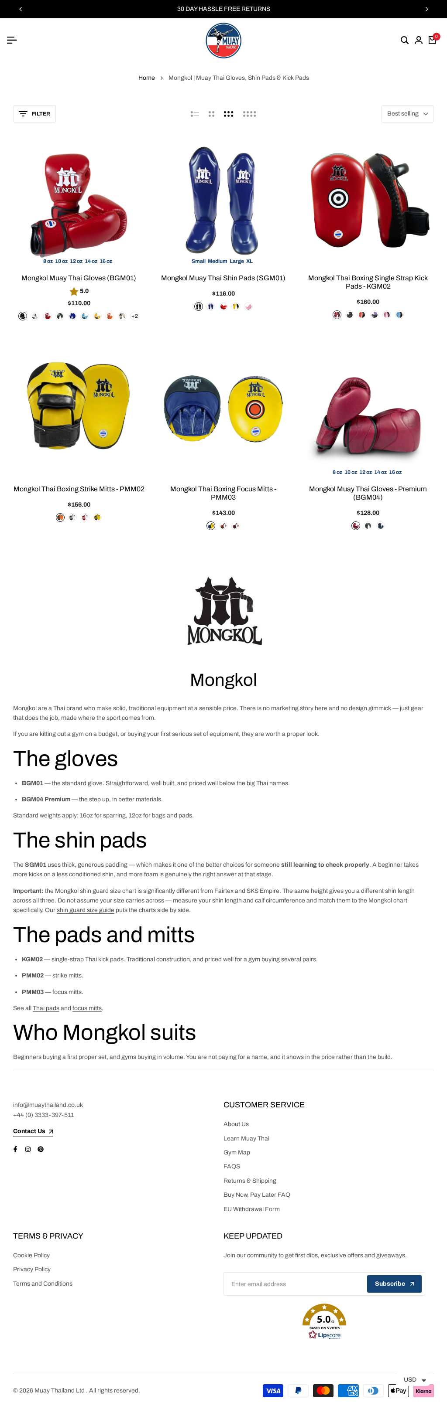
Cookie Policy (31, 1255)
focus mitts (87, 1008)
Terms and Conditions (42, 1283)
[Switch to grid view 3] (229, 113)
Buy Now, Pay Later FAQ (257, 1195)
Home (146, 78)
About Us (236, 1124)
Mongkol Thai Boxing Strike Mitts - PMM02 (79, 489)
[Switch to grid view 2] (211, 113)
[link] (223, 613)
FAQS (232, 1166)
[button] (324, 1322)
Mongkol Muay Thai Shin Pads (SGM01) (223, 278)
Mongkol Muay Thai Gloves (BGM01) (78, 278)
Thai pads (46, 1008)
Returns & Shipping (250, 1181)
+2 (134, 316)
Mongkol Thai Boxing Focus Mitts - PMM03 (223, 493)
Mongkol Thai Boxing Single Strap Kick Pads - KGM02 (368, 282)
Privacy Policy (32, 1269)
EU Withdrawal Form (252, 1209)
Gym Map (237, 1152)
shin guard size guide (85, 910)
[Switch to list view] (195, 113)
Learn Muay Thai (246, 1138)
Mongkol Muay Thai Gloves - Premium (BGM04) (368, 493)
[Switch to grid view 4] (249, 113)
